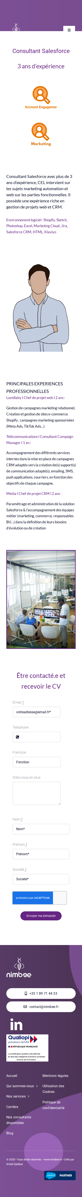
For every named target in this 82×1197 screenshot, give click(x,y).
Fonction (19, 752)
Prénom (20, 844)
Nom (17, 819)
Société (19, 869)
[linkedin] (16, 1024)
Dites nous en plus (26, 777)
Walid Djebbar (14, 1164)
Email (18, 702)
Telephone (21, 727)
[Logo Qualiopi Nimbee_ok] (27, 1036)
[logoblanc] (15, 25)
